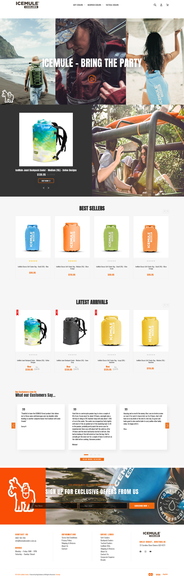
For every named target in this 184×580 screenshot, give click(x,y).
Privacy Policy (67, 540)
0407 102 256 (20, 537)
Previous (44, 187)
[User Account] (161, 5)
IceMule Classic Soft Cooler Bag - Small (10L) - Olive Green (111, 268)
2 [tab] (91, 454)
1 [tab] (86, 454)
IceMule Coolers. (24, 574)
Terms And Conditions (69, 537)
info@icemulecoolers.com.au (25, 540)
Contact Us (105, 554)
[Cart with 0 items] (167, 5)
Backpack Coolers (94, 5)
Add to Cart (71, 275)
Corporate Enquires (107, 557)
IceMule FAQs (105, 545)
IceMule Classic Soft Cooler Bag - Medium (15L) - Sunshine (150, 361)
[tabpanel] (41, 427)
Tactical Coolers (112, 5)
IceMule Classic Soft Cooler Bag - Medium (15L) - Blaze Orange (72, 268)
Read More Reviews (92, 459)
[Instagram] (145, 551)
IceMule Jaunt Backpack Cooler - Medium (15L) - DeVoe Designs (33, 361)
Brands (103, 559)
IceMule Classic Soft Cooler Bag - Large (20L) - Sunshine (112, 361)
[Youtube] (150, 551)
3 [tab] (95, 454)
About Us (65, 545)
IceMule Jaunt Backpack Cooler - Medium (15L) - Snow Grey (46, 170)
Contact (64, 548)
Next (48, 187)
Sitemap (57, 574)
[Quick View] (33, 247)
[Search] (155, 5)
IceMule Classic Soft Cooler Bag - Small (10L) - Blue (33, 267)
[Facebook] (140, 551)
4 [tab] (99, 454)
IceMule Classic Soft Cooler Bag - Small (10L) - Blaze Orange (151, 268)
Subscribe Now (140, 505)
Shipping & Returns (69, 543)
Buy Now (45, 181)
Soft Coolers (78, 5)
